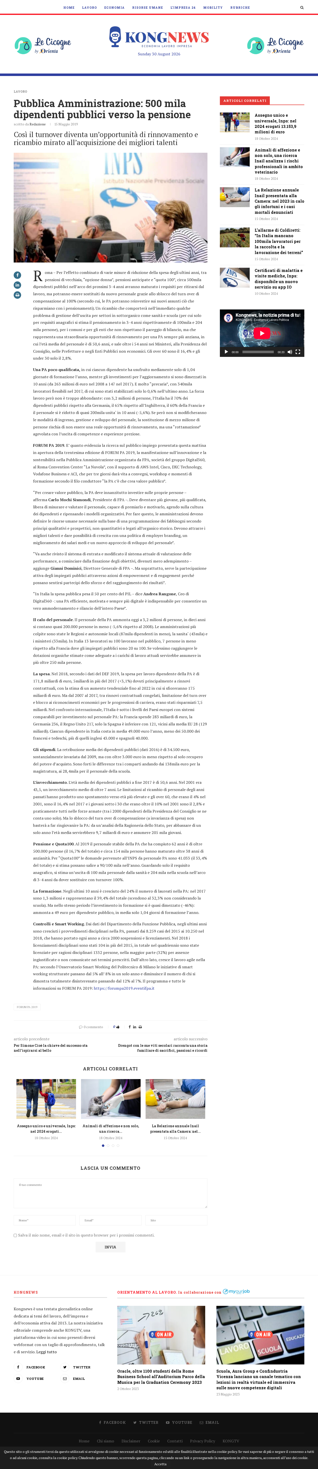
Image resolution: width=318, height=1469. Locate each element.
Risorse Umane (147, 7)
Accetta (160, 1464)
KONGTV (231, 1441)
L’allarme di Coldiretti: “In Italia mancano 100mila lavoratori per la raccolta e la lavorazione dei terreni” (279, 241)
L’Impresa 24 (183, 7)
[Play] (226, 351)
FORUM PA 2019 (27, 1007)
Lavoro (89, 7)
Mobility (213, 7)
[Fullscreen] (297, 351)
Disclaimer (130, 1441)
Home (69, 7)
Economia (114, 7)
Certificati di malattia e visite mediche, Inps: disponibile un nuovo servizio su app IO (279, 279)
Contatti (175, 1441)
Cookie (154, 1441)
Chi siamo (105, 1441)
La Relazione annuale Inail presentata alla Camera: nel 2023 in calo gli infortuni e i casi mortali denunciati (279, 201)
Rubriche (240, 7)
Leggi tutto (46, 1352)
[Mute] (289, 351)
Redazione (38, 124)
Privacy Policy (202, 1441)
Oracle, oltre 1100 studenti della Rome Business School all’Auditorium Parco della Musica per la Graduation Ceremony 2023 (161, 1376)
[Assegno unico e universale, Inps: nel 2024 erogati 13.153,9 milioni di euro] (46, 1099)
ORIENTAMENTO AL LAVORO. (147, 1292)
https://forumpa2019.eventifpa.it (124, 988)
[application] (262, 333)
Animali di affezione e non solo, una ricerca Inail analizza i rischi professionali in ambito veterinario (279, 161)
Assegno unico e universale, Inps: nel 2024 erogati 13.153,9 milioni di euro (275, 123)
